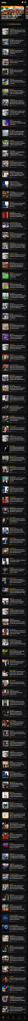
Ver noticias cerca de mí (15, 24)
